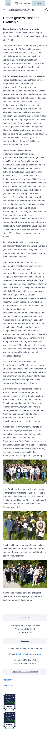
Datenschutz (8, 685)
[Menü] (8, 3)
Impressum (8, 680)
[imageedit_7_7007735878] (22, 3)
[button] (46, 9)
